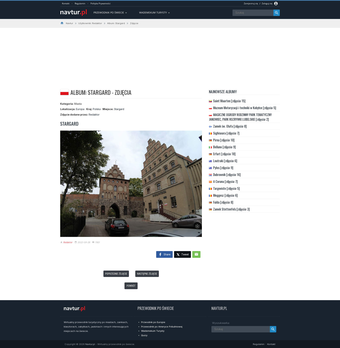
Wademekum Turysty (152, 330)
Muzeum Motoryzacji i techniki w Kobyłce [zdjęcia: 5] (244, 107)
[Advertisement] (170, 54)
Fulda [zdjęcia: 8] (223, 202)
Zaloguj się (267, 3)
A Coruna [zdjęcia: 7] (225, 181)
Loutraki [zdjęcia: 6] (225, 160)
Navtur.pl (90, 344)
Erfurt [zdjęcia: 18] (224, 153)
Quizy (144, 335)
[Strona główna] (73, 12)
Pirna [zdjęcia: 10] (223, 140)
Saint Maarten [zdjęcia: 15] (229, 101)
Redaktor (94, 114)
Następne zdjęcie (147, 273)
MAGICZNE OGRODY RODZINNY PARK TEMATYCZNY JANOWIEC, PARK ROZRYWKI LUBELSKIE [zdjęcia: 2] (240, 117)
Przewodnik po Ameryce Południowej (161, 326)
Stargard (119, 109)
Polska (97, 109)
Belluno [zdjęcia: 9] (224, 147)
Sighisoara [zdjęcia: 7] (226, 133)
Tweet (185, 254)
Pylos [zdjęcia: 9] (223, 167)
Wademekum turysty (154, 12)
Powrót (131, 285)
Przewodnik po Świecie (111, 12)
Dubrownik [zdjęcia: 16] (227, 174)
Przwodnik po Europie (153, 322)
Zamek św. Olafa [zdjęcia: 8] (230, 126)
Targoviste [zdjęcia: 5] (226, 188)
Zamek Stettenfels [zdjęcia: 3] (231, 209)
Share (167, 254)
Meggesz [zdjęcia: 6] (225, 195)
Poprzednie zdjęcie (116, 273)
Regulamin (80, 3)
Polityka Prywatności (100, 3)
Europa (80, 109)
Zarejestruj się (251, 3)
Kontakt (65, 3)
